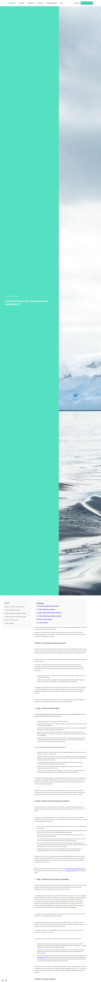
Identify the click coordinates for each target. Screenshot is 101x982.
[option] (6, 980)
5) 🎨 (44, 619)
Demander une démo (86, 3)
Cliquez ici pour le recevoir (71, 870)
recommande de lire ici (42, 957)
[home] (11, 3)
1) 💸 (47, 606)
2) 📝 (45, 609)
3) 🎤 (48, 612)
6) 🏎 (42, 622)
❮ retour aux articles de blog (11, 296)
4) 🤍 (48, 616)
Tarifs (61, 3)
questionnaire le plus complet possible (75, 868)
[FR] (3, 980)
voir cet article (72, 907)
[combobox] (3, 980)
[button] (22, 3)
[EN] (6, 980)
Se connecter (76, 3)
